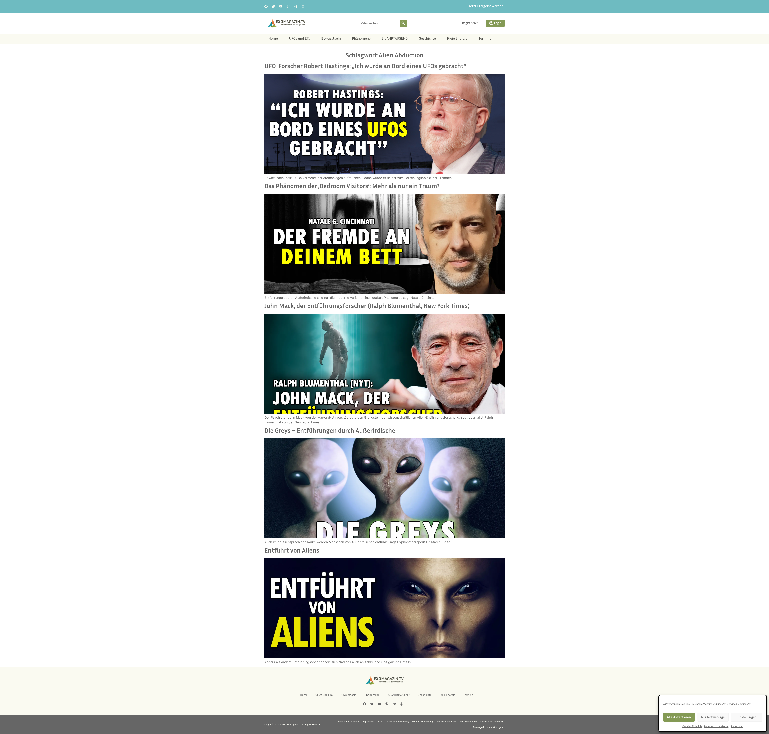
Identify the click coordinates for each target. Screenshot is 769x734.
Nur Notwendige (713, 717)
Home (273, 38)
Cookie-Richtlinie (692, 726)
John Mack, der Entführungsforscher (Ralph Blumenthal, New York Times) (367, 306)
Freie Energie (457, 38)
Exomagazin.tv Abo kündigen (488, 727)
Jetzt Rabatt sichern (348, 722)
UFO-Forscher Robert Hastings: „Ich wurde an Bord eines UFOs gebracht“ (365, 66)
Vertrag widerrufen (446, 722)
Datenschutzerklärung (716, 726)
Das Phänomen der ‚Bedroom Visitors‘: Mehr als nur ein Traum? (352, 186)
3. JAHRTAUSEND (395, 38)
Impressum (737, 726)
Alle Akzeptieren (679, 717)
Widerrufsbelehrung (422, 722)
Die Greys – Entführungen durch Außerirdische (329, 431)
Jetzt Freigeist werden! (487, 6)
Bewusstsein (331, 38)
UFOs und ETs (299, 38)
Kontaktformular (468, 722)
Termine (485, 38)
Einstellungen (746, 717)
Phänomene (361, 38)
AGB (380, 722)
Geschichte (427, 38)
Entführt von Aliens (291, 551)
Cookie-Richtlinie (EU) (491, 722)
